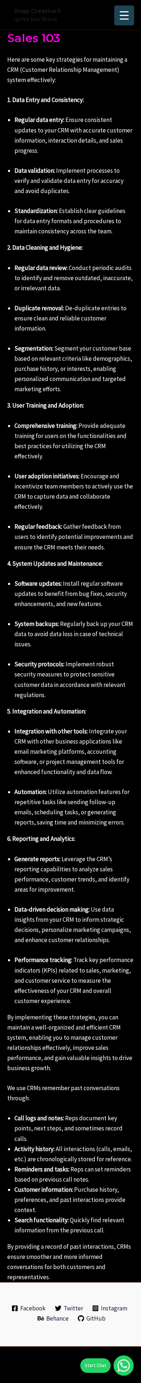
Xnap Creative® (37, 11)
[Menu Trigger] (124, 15)
